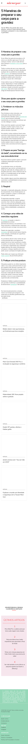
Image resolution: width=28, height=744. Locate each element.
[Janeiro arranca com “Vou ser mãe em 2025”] (14, 444)
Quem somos (4, 719)
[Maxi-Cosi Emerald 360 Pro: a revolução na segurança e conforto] (14, 346)
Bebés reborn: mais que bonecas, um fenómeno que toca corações (13, 330)
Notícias (5, 325)
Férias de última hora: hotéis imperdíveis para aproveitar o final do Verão (15, 641)
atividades (4, 232)
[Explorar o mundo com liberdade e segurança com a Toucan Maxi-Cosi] (14, 477)
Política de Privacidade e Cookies (10, 739)
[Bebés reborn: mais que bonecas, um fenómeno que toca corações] (14, 313)
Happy (8, 711)
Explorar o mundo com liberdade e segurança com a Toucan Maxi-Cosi (13, 495)
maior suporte (5, 256)
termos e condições (12, 701)
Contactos (4, 723)
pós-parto (4, 89)
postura (7, 74)
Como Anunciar (5, 735)
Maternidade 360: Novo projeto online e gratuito (13, 395)
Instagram (3, 729)
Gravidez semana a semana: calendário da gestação (14, 608)
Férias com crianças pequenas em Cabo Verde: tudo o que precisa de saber (15, 654)
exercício (5, 220)
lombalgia (13, 284)
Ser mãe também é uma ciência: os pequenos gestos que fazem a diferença (15, 666)
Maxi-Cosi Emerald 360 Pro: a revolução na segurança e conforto (14, 363)
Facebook (3, 727)
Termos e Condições (6, 737)
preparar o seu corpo (16, 63)
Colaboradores (5, 721)
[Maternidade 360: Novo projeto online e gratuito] (14, 379)
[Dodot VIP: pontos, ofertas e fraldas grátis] (14, 411)
